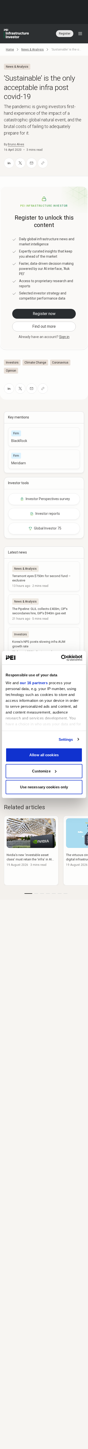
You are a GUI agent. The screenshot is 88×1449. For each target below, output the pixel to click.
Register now (44, 313)
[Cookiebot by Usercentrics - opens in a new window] (62, 658)
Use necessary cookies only (44, 787)
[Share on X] (20, 163)
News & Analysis (32, 49)
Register (64, 33)
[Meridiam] (44, 459)
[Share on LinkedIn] (9, 163)
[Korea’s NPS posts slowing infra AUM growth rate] (44, 642)
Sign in (64, 337)
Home (10, 49)
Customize (41, 771)
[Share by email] (31, 163)
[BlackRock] (44, 437)
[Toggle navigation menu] (80, 34)
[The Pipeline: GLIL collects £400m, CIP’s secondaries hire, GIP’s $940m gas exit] (44, 609)
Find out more (44, 326)
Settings (66, 739)
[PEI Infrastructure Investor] (16, 33)
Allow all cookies (44, 755)
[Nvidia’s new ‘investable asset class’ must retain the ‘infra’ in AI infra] (31, 850)
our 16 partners (34, 682)
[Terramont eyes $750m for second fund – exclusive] (44, 576)
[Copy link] (43, 163)
